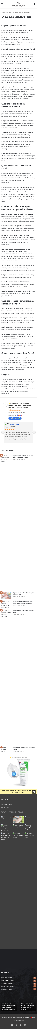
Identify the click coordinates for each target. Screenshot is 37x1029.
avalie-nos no (14, 418)
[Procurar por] (35, 5)
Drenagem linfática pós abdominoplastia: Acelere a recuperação (9, 1007)
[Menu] (2, 5)
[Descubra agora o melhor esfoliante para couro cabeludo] (18, 827)
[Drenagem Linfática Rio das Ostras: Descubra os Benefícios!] (30, 900)
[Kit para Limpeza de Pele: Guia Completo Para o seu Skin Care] (6, 595)
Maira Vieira (14, 424)
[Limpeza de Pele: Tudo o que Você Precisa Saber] (30, 819)
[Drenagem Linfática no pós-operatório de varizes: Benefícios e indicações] (30, 827)
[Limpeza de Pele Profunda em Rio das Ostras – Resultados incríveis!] (6, 523)
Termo (9, 12)
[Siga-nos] (34, 792)
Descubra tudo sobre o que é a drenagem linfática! (27, 1007)
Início (4, 12)
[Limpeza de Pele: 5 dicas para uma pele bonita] (6, 677)
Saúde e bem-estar (8, 983)
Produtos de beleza (8, 986)
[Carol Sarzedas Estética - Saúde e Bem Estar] (18, 4)
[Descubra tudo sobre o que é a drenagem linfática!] (6, 750)
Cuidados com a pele (8, 989)
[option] (9, 1003)
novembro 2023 (7, 804)
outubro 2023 (6, 807)
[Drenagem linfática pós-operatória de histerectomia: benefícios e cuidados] (6, 604)
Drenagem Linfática (8, 980)
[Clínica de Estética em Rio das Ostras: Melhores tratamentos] (18, 900)
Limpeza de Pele (7, 977)
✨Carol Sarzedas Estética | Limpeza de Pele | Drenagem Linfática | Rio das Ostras (19, 405)
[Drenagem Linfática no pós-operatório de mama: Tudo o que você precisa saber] (6, 836)
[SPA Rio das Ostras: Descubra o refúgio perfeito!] (18, 819)
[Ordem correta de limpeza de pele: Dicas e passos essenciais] (6, 819)
